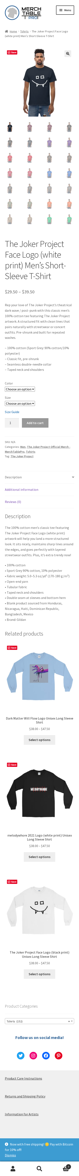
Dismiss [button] (10, 1155)
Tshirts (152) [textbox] (38, 1021)
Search (39, 1169)
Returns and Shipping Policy (25, 1096)
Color (9, 383)
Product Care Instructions (23, 1078)
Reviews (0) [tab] (13, 502)
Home (13, 31)
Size (8, 397)
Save (13, 52)
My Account (13, 1169)
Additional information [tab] (21, 489)
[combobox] (39, 1021)
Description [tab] (13, 477)
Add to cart (35, 423)
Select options (39, 740)
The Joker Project (22, 456)
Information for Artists (22, 1114)
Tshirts (24, 31)
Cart (61, 1165)
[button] (67, 53)
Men (22, 447)
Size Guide (12, 412)
